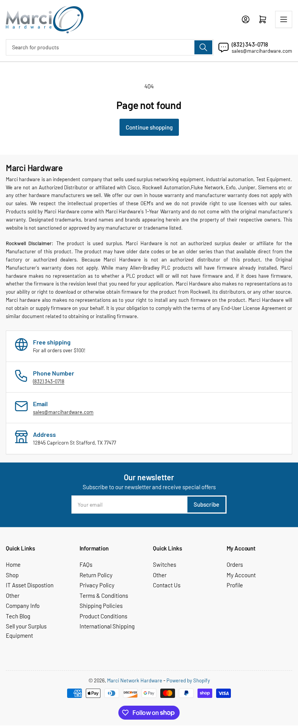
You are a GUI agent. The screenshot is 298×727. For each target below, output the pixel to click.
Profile (235, 585)
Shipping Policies (101, 605)
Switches (164, 564)
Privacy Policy (97, 585)
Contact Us (166, 585)
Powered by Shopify (188, 680)
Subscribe (206, 504)
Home (13, 564)
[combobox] (109, 47)
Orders (235, 564)
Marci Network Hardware (134, 680)
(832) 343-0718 (250, 44)
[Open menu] (283, 19)
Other (12, 595)
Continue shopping (149, 127)
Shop (12, 574)
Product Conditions (103, 616)
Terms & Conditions (104, 595)
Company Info (23, 605)
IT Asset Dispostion (30, 585)
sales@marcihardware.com (262, 51)
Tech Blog (18, 616)
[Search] (203, 47)
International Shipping (107, 626)
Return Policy (96, 574)
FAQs (86, 564)
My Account (241, 574)
